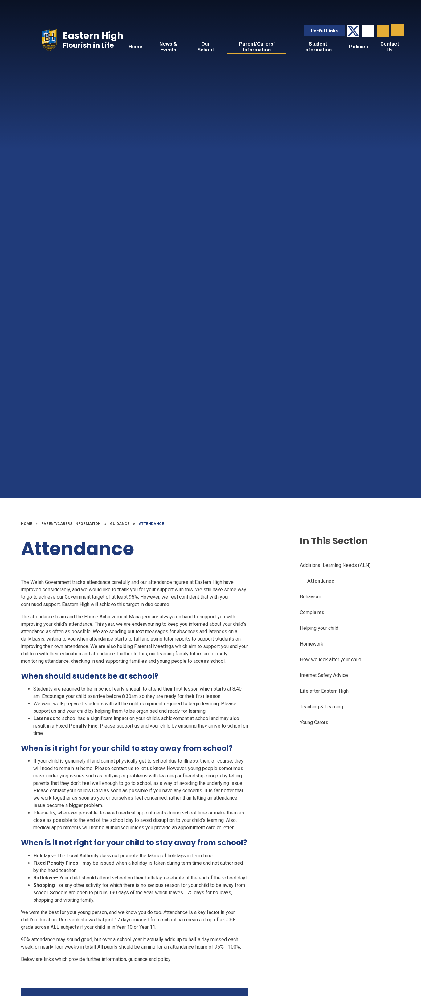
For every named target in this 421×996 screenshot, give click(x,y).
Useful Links (324, 31)
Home (26, 524)
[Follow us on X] (353, 31)
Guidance (119, 524)
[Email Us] (368, 31)
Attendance (151, 524)
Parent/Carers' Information (71, 524)
